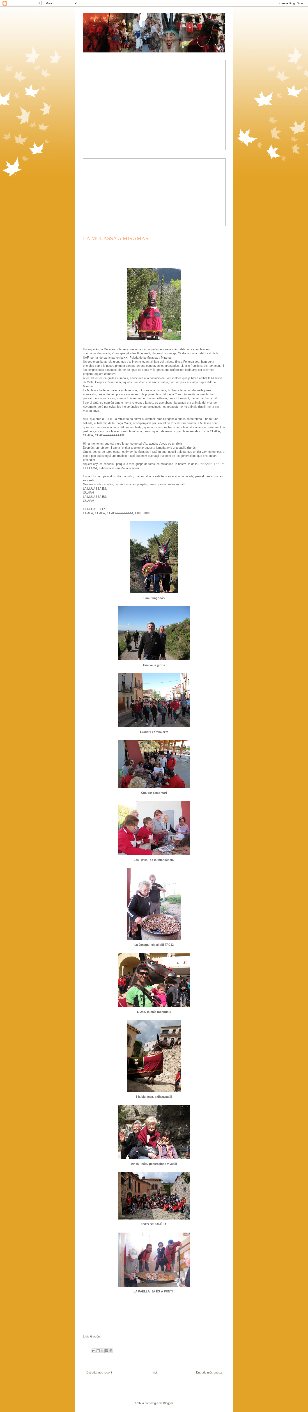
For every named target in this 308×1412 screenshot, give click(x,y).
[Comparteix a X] (102, 1351)
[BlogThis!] (98, 1351)
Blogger (168, 1403)
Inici (154, 1372)
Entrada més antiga (209, 1372)
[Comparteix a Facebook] (106, 1351)
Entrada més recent (99, 1372)
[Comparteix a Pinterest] (111, 1351)
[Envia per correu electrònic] (94, 1351)
